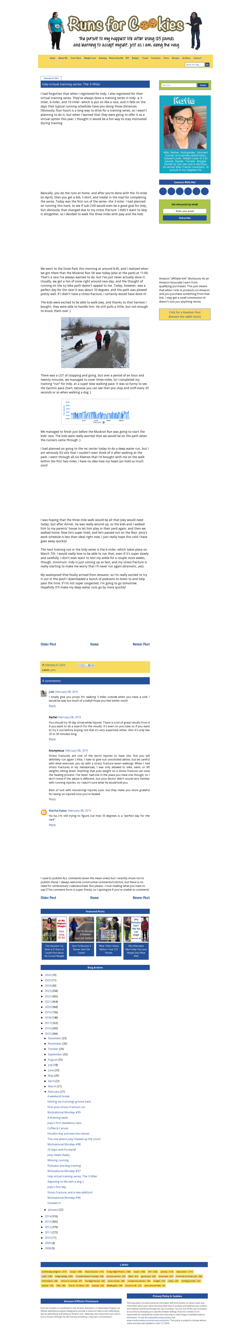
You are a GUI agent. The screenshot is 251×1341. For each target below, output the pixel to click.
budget (157, 1281)
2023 (48, 991)
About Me (63, 58)
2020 (48, 1007)
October (53, 1049)
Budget (135, 58)
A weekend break (58, 1096)
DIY (127, 58)
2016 (48, 1028)
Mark (131, 1276)
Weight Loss (90, 58)
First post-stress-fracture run (66, 1107)
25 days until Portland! (61, 1149)
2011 (48, 1232)
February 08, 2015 (66, 692)
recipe (73, 1271)
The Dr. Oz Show (76, 1285)
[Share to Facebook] (89, 665)
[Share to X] (86, 665)
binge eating (61, 1276)
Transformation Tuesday (87, 1276)
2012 (48, 1227)
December (55, 1038)
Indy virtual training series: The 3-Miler (72, 1176)
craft (44, 1276)
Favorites (156, 58)
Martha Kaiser (58, 810)
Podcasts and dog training (64, 1166)
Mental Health (116, 58)
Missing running (58, 1160)
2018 (48, 1017)
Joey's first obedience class (64, 1123)
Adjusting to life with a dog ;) (65, 1181)
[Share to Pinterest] (92, 665)
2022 (48, 996)
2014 (48, 1216)
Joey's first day (56, 1187)
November (55, 1043)
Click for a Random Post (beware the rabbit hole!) (185, 314)
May (51, 1075)
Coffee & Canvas (57, 1128)
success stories (113, 1276)
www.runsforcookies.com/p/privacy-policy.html (148, 1320)
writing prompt (189, 1281)
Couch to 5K (131, 1285)
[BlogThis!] (83, 665)
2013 (48, 1221)
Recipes (175, 58)
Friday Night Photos (116, 1271)
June (51, 1070)
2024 (48, 985)
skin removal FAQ (153, 1285)
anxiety (164, 1271)
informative (47, 1281)
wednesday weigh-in (51, 1271)
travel (136, 1271)
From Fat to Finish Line (186, 1276)
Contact (197, 58)
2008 (48, 1248)
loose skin (163, 1276)
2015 (48, 1034)
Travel (145, 58)
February (54, 1091)
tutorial (95, 1285)
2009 (48, 1243)
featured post (91, 1271)
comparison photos (136, 1281)
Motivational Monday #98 (64, 1144)
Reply (52, 706)
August (53, 1060)
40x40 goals (112, 1285)
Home (52, 58)
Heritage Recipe (92, 1281)
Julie (51, 692)
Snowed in (54, 1203)
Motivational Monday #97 (64, 1171)
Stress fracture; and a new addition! (69, 1192)
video (170, 1281)
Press (166, 58)
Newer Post (141, 644)
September (55, 1054)
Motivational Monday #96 (64, 1198)
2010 (48, 1238)
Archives (186, 58)
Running (103, 58)
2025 (48, 980)
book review (114, 1281)
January (53, 1210)
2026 (48, 975)
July (50, 1065)
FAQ (58, 1285)
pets (53, 670)
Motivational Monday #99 (64, 1112)
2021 (48, 1002)
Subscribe (185, 218)
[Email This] (79, 665)
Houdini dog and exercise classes (68, 1133)
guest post (146, 1276)
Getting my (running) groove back (69, 1101)
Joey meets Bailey (58, 1155)
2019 (48, 1012)
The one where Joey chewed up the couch (74, 1139)
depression (182, 1271)
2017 (48, 1023)
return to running (69, 1281)
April (51, 1081)
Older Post (48, 644)
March (52, 1086)
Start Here (76, 58)
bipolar (45, 1285)
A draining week (57, 1117)
